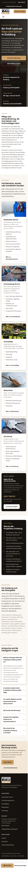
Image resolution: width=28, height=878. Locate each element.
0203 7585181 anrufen (13, 63)
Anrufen (7, 865)
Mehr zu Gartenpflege (12, 365)
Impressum (5, 841)
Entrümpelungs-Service (12, 284)
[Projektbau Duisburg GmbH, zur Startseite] (6, 11)
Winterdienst (8, 390)
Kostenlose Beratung (13, 58)
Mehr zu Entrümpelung (13, 316)
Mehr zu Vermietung (12, 466)
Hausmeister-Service (11, 220)
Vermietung (8, 436)
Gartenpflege (8, 342)
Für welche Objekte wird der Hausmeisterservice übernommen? (12, 701)
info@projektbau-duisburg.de (14, 6)
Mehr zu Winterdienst (12, 411)
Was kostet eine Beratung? (11, 710)
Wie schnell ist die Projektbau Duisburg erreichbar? (10, 730)
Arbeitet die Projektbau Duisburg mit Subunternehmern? (11, 719)
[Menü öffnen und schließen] (3, 16)
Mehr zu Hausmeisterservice (12, 258)
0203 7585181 (21, 2)
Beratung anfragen (20, 11)
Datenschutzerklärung (8, 845)
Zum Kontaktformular (10, 768)
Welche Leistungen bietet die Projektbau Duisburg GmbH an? (12, 660)
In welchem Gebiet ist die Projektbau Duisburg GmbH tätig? (12, 690)
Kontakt (4, 838)
